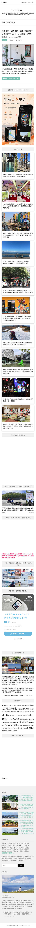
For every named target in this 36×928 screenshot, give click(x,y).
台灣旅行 (12, 708)
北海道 (29, 705)
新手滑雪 (27, 712)
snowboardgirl (12, 705)
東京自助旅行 (26, 725)
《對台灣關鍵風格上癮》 (8, 677)
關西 (9, 730)
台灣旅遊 (19, 709)
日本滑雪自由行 (14, 722)
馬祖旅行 (14, 730)
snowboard (5, 705)
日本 (5, 715)
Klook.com (4, 778)
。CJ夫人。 (18, 10)
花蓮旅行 (5, 730)
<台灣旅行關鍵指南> (13, 681)
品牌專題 (4, 40)
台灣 (5, 708)
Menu (5, 2)
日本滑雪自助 (6, 722)
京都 (25, 705)
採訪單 (30, 690)
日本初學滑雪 (19, 715)
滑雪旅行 (5, 728)
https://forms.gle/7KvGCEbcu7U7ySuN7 (21, 695)
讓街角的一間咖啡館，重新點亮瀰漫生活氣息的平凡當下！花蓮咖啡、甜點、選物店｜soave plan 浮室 (17, 34)
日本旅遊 (10, 719)
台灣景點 (25, 709)
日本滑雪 (16, 719)
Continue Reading (13, 78)
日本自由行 (9, 725)
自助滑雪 (28, 728)
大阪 (30, 709)
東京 (15, 725)
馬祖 (11, 730)
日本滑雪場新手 (24, 719)
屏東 (18, 712)
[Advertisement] (18, 757)
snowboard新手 (20, 705)
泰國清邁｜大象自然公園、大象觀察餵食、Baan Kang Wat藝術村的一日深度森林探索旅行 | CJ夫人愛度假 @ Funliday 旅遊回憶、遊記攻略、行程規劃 (18, 556)
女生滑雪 (13, 712)
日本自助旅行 (23, 722)
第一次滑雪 (21, 728)
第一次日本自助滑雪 (13, 728)
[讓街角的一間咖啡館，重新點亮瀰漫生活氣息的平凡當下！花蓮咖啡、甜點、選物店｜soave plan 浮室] (18, 54)
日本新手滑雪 (26, 715)
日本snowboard (12, 715)
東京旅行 (20, 725)
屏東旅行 (22, 712)
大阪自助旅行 (7, 712)
